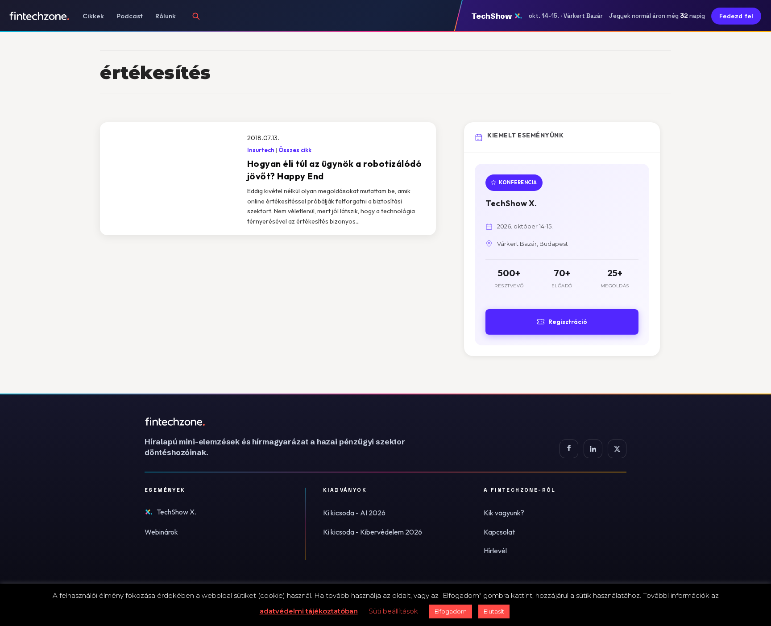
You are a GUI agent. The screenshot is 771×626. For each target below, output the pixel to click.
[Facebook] (569, 448)
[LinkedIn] (593, 448)
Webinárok (161, 531)
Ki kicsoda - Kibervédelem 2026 (372, 531)
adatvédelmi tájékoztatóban (309, 611)
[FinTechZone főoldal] (39, 16)
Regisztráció (567, 322)
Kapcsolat (499, 531)
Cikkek (93, 16)
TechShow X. (176, 511)
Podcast (129, 16)
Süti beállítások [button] (393, 611)
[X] (617, 448)
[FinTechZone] (287, 422)
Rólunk (165, 16)
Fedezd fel (736, 16)
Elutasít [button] (494, 611)
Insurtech (260, 149)
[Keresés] (195, 16)
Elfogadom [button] (451, 611)
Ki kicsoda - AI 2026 (354, 512)
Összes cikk (294, 149)
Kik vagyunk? (504, 512)
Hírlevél (495, 550)
